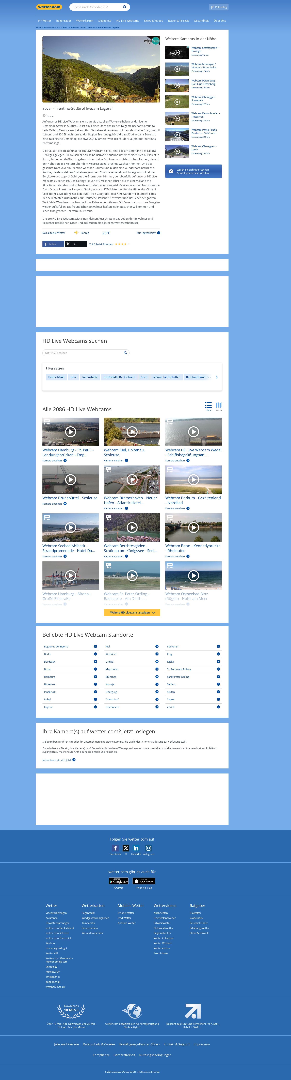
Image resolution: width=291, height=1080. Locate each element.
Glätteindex (196, 918)
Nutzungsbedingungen (155, 1055)
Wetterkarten (93, 905)
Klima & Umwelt (199, 933)
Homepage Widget (56, 948)
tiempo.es (51, 966)
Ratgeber (197, 905)
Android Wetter (127, 923)
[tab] (210, 407)
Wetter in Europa (163, 938)
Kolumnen (52, 918)
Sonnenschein (90, 928)
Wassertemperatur (92, 933)
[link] (45, 20)
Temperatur (88, 923)
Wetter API (52, 953)
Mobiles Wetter (131, 905)
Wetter (51, 905)
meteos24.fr (53, 971)
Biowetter (195, 912)
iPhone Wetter (126, 912)
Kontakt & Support (177, 1044)
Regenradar (88, 912)
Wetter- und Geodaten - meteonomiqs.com (59, 959)
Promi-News (161, 953)
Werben (50, 943)
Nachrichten (161, 912)
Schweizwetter (162, 923)
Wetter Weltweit (163, 943)
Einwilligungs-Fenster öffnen (139, 1044)
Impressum (202, 1044)
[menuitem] (45, 20)
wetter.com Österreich (59, 938)
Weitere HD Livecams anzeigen (130, 612)
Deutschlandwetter (165, 918)
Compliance (101, 1055)
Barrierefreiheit (124, 1055)
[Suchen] (124, 7)
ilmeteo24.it (53, 976)
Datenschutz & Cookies (99, 1044)
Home (38, 27)
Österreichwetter (163, 928)
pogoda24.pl (53, 981)
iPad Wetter (124, 918)
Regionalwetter (162, 933)
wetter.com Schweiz (57, 933)
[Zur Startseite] (49, 7)
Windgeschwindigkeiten (95, 918)
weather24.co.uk (55, 986)
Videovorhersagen (56, 912)
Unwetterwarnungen (58, 923)
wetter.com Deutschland (60, 928)
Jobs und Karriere (66, 1044)
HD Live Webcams (52, 27)
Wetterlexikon (162, 948)
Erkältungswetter (199, 928)
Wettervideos (165, 905)
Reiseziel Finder (199, 923)
